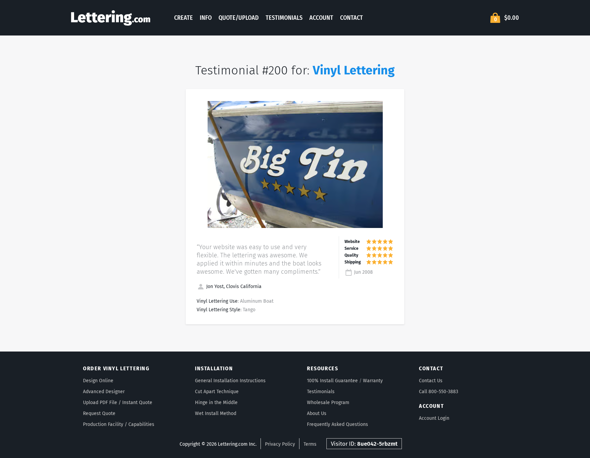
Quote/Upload (239, 18)
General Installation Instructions (230, 381)
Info (206, 18)
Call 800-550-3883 (438, 392)
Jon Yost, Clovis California (233, 286)
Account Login (434, 418)
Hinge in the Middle (216, 402)
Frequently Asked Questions (337, 424)
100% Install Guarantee (332, 381)
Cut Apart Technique (217, 392)
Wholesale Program (328, 402)
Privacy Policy (280, 444)
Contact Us (430, 381)
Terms (310, 444)
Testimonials (284, 18)
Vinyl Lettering (354, 70)
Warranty (373, 381)
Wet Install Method (215, 413)
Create (183, 18)
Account (321, 18)
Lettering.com (110, 18)
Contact (351, 18)
